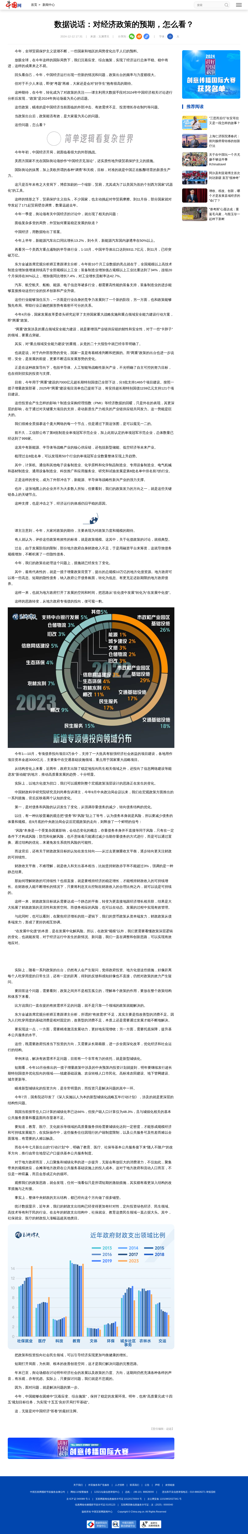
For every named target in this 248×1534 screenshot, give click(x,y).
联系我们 (134, 1485)
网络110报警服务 (80, 1492)
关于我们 (78, 1485)
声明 (157, 1485)
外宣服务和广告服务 (98, 1485)
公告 (147, 1485)
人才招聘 (119, 1485)
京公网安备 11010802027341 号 (164, 1499)
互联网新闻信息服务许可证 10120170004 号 (119, 1499)
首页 (34, 4)
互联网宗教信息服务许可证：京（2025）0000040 (147, 1504)
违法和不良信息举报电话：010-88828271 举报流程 (188, 1492)
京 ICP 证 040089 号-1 (78, 1499)
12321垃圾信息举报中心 (107, 1492)
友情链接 (170, 1485)
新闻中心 (48, 4)
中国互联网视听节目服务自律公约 (47, 1492)
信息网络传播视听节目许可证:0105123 (95, 1504)
